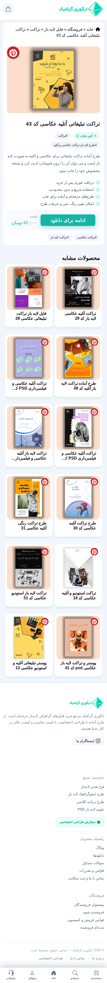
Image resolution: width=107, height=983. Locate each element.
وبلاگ (100, 848)
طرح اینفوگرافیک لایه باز (86, 794)
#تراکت (62, 136)
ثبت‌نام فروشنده (92, 927)
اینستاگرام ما (85, 741)
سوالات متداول (93, 863)
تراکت (35, 29)
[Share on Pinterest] (94, 272)
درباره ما (98, 958)
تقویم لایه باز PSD (91, 809)
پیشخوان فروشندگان (89, 905)
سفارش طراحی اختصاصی (77, 822)
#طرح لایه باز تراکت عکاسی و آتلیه (75, 145)
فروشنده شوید (93, 912)
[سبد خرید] (8, 9)
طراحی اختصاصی (51, 958)
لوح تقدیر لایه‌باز (92, 787)
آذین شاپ (86, 136)
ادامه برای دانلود (68, 220)
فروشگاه (74, 29)
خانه (90, 29)
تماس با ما (77, 958)
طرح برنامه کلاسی (90, 802)
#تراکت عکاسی (87, 237)
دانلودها (98, 855)
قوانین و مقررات (91, 870)
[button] (53, 79)
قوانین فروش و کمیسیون (85, 920)
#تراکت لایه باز (60, 237)
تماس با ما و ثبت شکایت (86, 878)
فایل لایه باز (53, 29)
